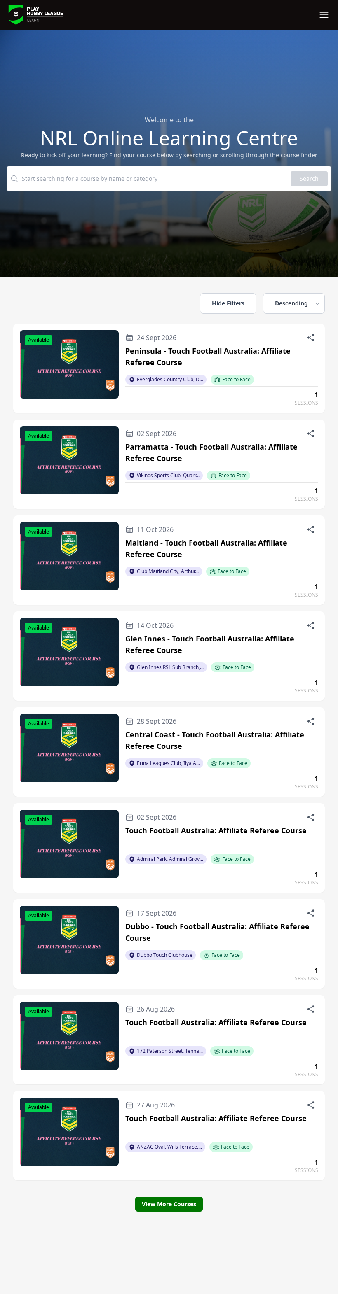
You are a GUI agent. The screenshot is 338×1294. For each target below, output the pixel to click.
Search (309, 178)
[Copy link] (310, 337)
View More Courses (169, 1204)
